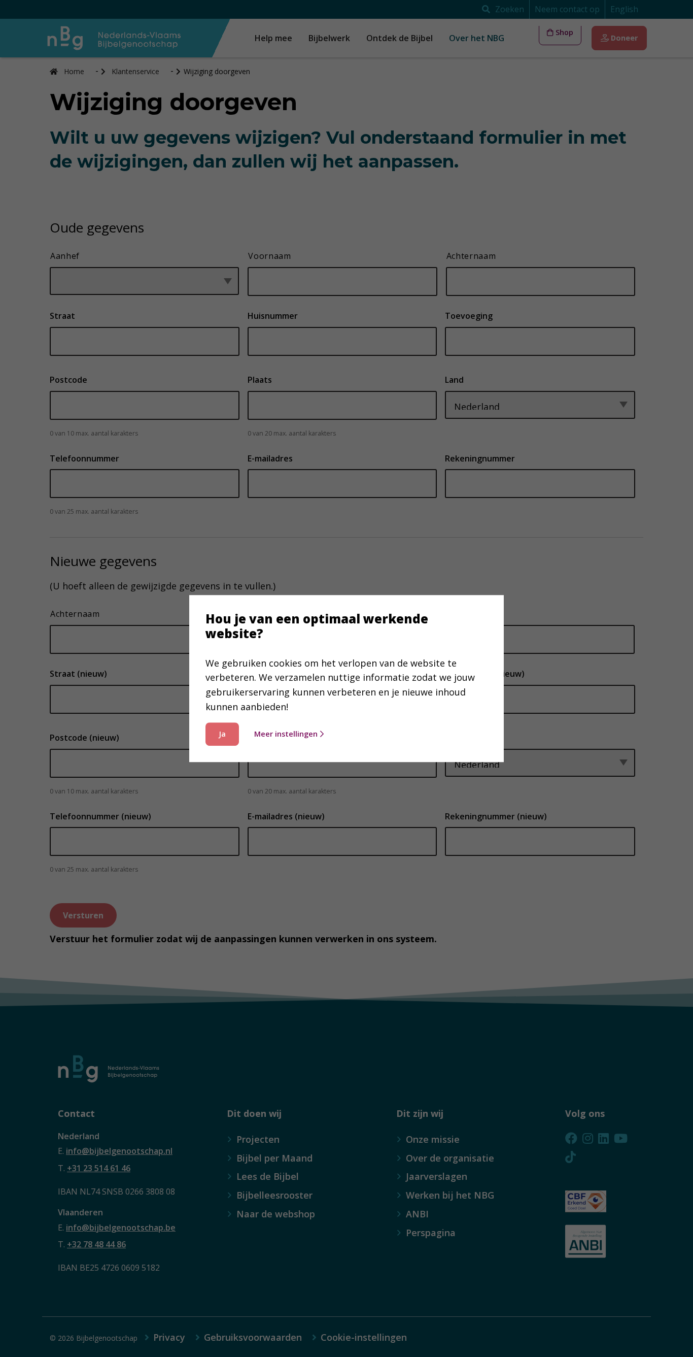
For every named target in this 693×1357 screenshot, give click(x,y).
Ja (222, 734)
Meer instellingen (286, 734)
